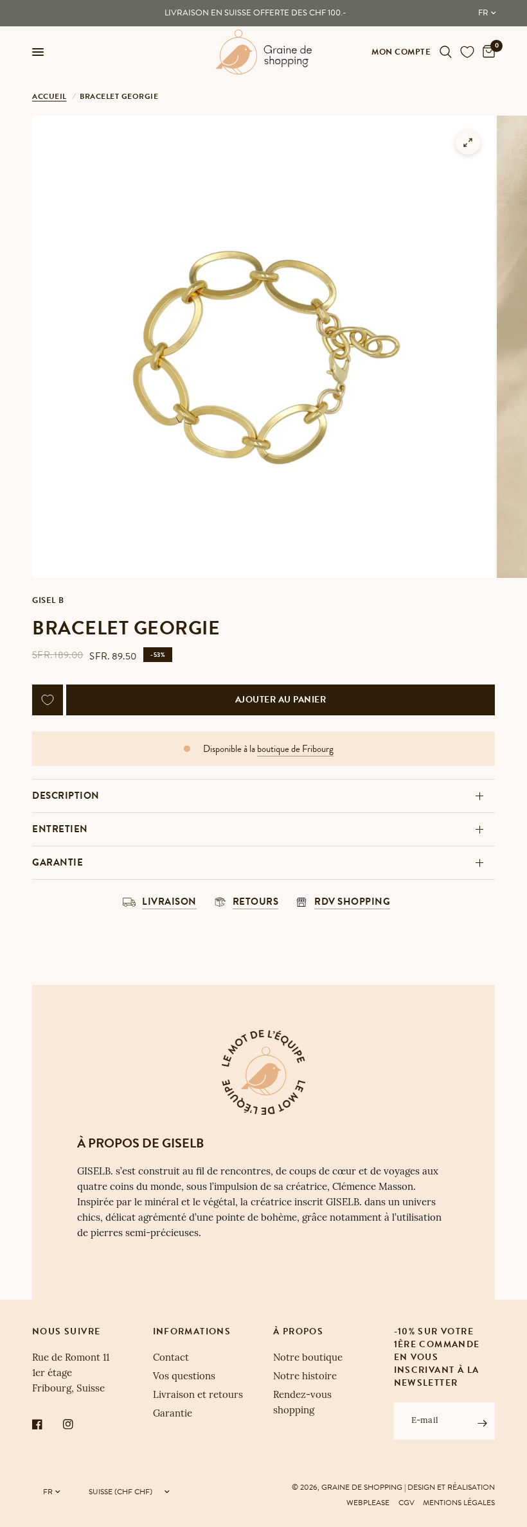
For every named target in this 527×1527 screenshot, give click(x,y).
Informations (192, 1331)
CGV (406, 1502)
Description (66, 796)
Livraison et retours (198, 1395)
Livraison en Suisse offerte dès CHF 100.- (255, 12)
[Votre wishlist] (467, 52)
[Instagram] (77, 1424)
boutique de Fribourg (295, 749)
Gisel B (48, 600)
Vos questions (184, 1377)
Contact (171, 1358)
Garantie (57, 862)
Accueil (49, 96)
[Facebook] (46, 1424)
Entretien (60, 829)
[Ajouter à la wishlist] (47, 700)
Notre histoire (305, 1377)
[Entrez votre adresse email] (482, 1423)
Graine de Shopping (361, 1487)
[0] (486, 52)
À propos (298, 1331)
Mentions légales (459, 1502)
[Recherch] (445, 52)
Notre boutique (308, 1358)
